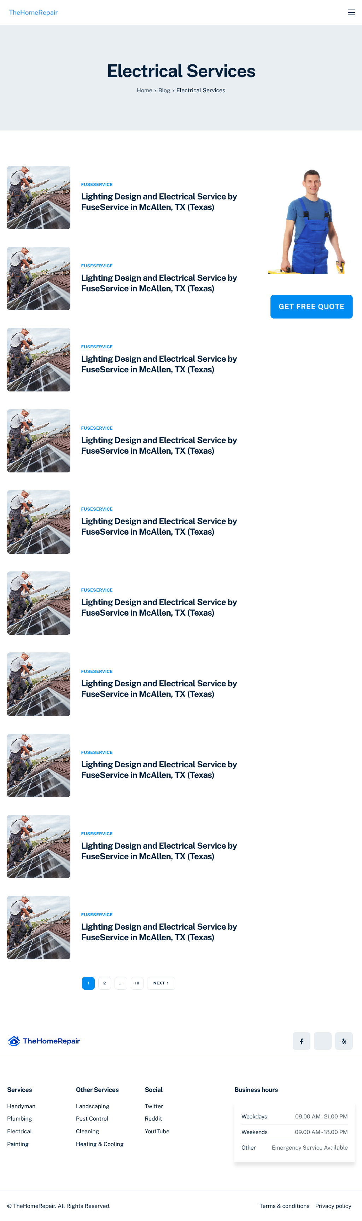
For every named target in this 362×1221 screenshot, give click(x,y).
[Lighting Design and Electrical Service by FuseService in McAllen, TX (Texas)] (38, 196)
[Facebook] (301, 1041)
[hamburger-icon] (351, 12)
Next (159, 983)
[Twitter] (323, 1041)
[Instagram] (344, 1041)
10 (137, 983)
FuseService (97, 184)
